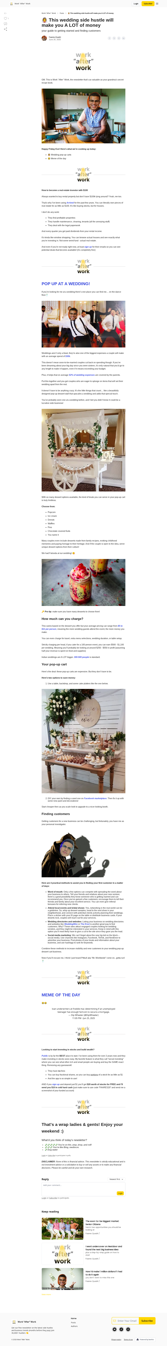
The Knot (85, 924)
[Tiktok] (121, 1329)
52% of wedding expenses (82, 375)
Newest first (115, 1179)
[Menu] (157, 3)
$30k (67, 356)
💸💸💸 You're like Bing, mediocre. (61, 1147)
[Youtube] (114, 1329)
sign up (88, 247)
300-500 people (81, 657)
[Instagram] (128, 1329)
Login (136, 3)
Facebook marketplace (95, 798)
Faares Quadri (55, 37)
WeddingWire (71, 924)
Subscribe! (148, 3)
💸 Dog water (51, 1150)
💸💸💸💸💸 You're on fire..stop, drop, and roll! (68, 1145)
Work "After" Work (49, 13)
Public (45, 1056)
